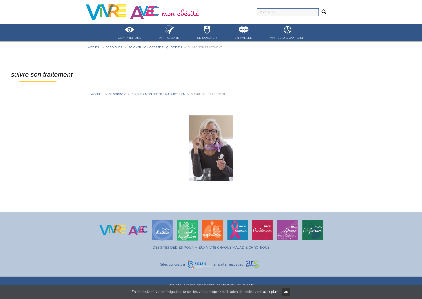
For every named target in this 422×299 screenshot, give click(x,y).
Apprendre (169, 37)
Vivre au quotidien (287, 37)
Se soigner (207, 37)
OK (286, 292)
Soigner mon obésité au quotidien (155, 47)
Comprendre (129, 37)
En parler (243, 37)
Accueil (94, 47)
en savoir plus (267, 292)
